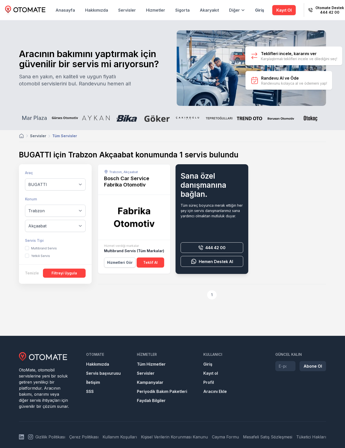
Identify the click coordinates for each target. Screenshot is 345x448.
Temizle (32, 273)
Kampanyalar (150, 382)
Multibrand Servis (44, 248)
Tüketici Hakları (311, 436)
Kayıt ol (210, 373)
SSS (90, 391)
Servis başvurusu (103, 373)
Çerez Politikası (83, 436)
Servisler (127, 10)
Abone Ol (313, 366)
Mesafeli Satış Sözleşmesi (267, 436)
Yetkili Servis (40, 256)
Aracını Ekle (215, 391)
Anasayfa (65, 10)
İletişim (93, 382)
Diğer (234, 10)
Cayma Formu (225, 436)
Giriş (259, 10)
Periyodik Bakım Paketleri (162, 391)
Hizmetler (155, 10)
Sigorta (182, 10)
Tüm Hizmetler (151, 364)
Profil (208, 382)
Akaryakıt (209, 10)
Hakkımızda (96, 10)
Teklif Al (150, 262)
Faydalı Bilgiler (151, 400)
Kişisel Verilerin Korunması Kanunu (174, 436)
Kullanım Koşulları (120, 436)
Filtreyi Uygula (64, 273)
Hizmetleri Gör (120, 262)
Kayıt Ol (284, 10)
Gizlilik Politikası (50, 436)
